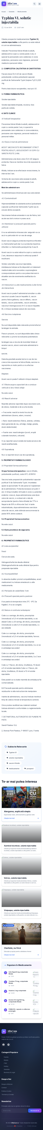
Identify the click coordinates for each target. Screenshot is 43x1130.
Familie (6, 1057)
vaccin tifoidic (14, 763)
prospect (30, 768)
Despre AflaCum (7, 1084)
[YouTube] (8, 1045)
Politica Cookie (6, 1091)
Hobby (6, 1066)
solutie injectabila (16, 758)
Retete (6, 1060)
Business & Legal (9, 1072)
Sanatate (11, 11)
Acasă (4, 11)
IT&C (5, 1063)
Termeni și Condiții (8, 1094)
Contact (4, 1087)
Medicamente (22, 11)
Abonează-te (34, 1110)
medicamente (14, 768)
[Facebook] (3, 1045)
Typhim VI (13, 752)
